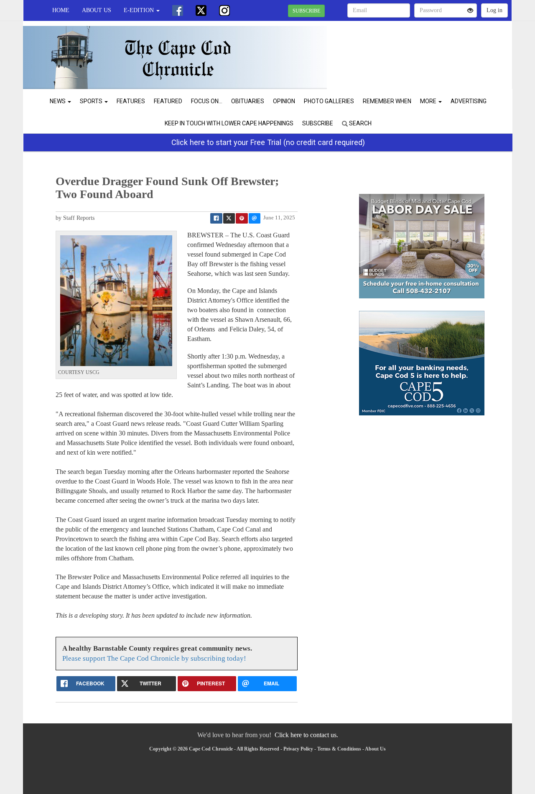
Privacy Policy (298, 749)
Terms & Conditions (339, 749)
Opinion (284, 101)
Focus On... (206, 101)
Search (360, 123)
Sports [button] (92, 101)
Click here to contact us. (306, 734)
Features (131, 101)
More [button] (429, 101)
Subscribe (317, 123)
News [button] (58, 101)
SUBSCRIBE (306, 11)
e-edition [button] (139, 10)
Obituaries (247, 101)
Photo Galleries (329, 101)
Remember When (387, 101)
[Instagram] (224, 10)
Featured (168, 101)
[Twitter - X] (201, 10)
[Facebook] (177, 10)
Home (60, 10)
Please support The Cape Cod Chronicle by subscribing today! (154, 658)
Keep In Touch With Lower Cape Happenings (229, 123)
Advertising (469, 101)
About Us (96, 10)
